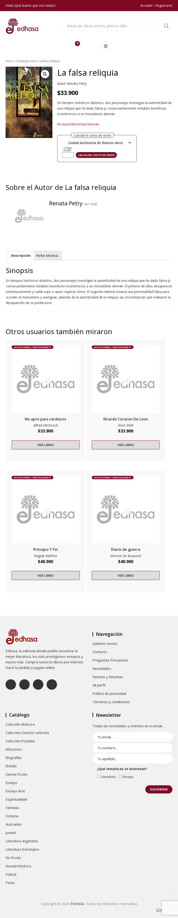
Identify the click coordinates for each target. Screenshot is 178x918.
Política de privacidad (109, 693)
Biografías (14, 757)
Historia (12, 816)
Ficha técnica (47, 255)
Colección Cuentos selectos (27, 732)
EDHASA (77, 903)
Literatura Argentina (22, 841)
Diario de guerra (125, 549)
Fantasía (12, 807)
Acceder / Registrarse (156, 5)
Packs (10, 882)
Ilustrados (14, 824)
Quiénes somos (105, 643)
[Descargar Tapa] (163, 73)
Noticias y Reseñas (107, 676)
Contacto (99, 651)
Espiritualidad (16, 799)
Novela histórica (18, 866)
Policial (11, 874)
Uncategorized (25, 61)
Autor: (61, 83)
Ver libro (45, 445)
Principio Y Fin (45, 549)
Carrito (77, 44)
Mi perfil (98, 685)
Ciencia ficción (16, 774)
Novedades (101, 668)
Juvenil (11, 832)
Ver (45, 379)
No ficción (13, 857)
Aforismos (14, 749)
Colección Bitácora (20, 724)
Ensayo (11, 782)
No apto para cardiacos (45, 419)
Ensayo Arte (15, 791)
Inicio (9, 61)
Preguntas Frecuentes (110, 660)
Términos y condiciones (111, 701)
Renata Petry (77, 83)
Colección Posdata (20, 741)
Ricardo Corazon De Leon (125, 419)
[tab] (21, 255)
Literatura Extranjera (22, 849)
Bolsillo (11, 766)
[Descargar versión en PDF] (170, 73)
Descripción (21, 255)
